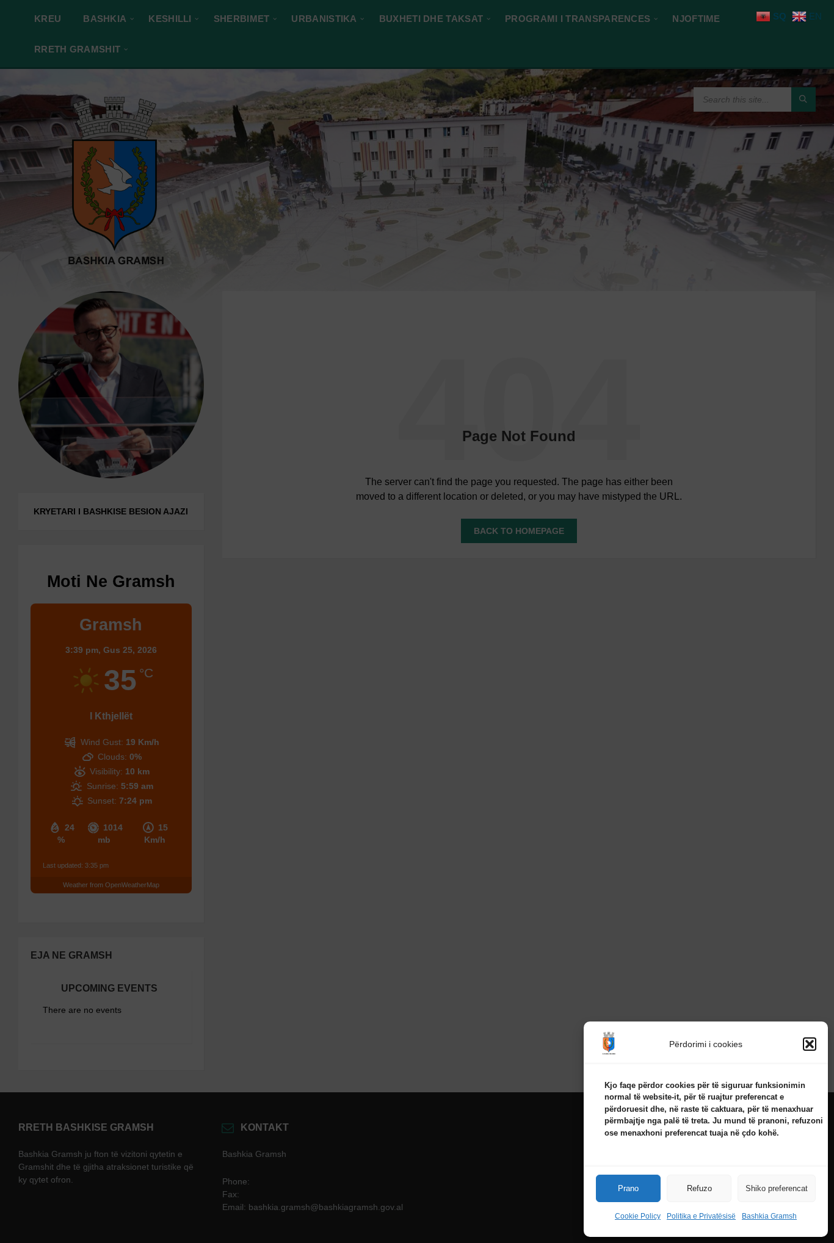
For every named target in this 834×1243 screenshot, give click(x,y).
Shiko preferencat (776, 1188)
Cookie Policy (638, 1216)
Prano (628, 1188)
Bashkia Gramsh (769, 1216)
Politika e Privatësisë (701, 1216)
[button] (809, 1044)
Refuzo (699, 1188)
